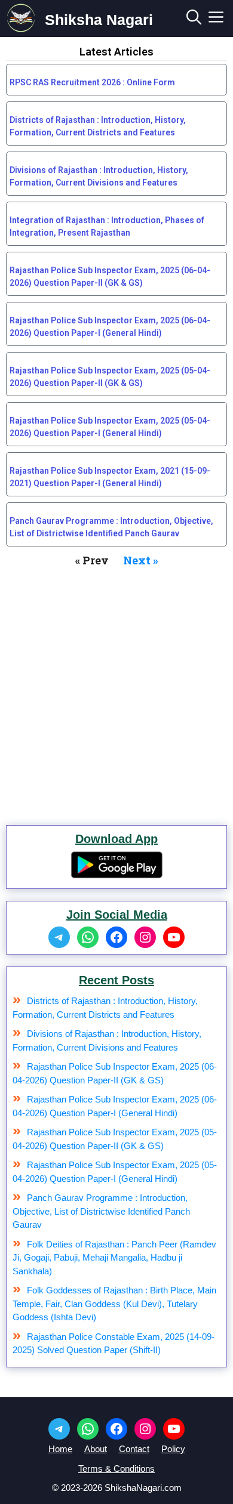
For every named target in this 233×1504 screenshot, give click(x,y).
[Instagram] (145, 937)
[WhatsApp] (88, 937)
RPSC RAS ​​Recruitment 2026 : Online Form (92, 82)
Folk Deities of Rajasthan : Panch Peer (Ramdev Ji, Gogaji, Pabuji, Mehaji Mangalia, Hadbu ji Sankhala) (114, 1257)
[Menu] (216, 20)
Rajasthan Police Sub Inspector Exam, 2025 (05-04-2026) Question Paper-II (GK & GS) (110, 377)
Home (60, 1449)
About (95, 1449)
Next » (140, 560)
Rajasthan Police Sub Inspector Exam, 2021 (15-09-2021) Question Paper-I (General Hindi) (110, 477)
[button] (194, 20)
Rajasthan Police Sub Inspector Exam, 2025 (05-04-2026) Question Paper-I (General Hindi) (110, 427)
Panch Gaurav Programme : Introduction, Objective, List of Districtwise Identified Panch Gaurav (111, 527)
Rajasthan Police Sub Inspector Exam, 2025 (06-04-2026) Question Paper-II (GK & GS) (110, 276)
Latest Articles (116, 51)
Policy (173, 1449)
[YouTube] (174, 937)
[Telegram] (59, 937)
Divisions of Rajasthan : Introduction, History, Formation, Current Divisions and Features (99, 176)
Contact (134, 1449)
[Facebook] (116, 937)
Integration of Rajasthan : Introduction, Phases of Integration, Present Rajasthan (107, 226)
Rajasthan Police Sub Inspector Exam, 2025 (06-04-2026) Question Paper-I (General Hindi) (110, 327)
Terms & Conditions (116, 1468)
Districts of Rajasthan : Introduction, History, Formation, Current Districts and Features (98, 126)
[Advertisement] (116, 691)
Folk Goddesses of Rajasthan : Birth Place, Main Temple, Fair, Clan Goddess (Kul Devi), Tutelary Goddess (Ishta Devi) (114, 1303)
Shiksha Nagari (99, 19)
